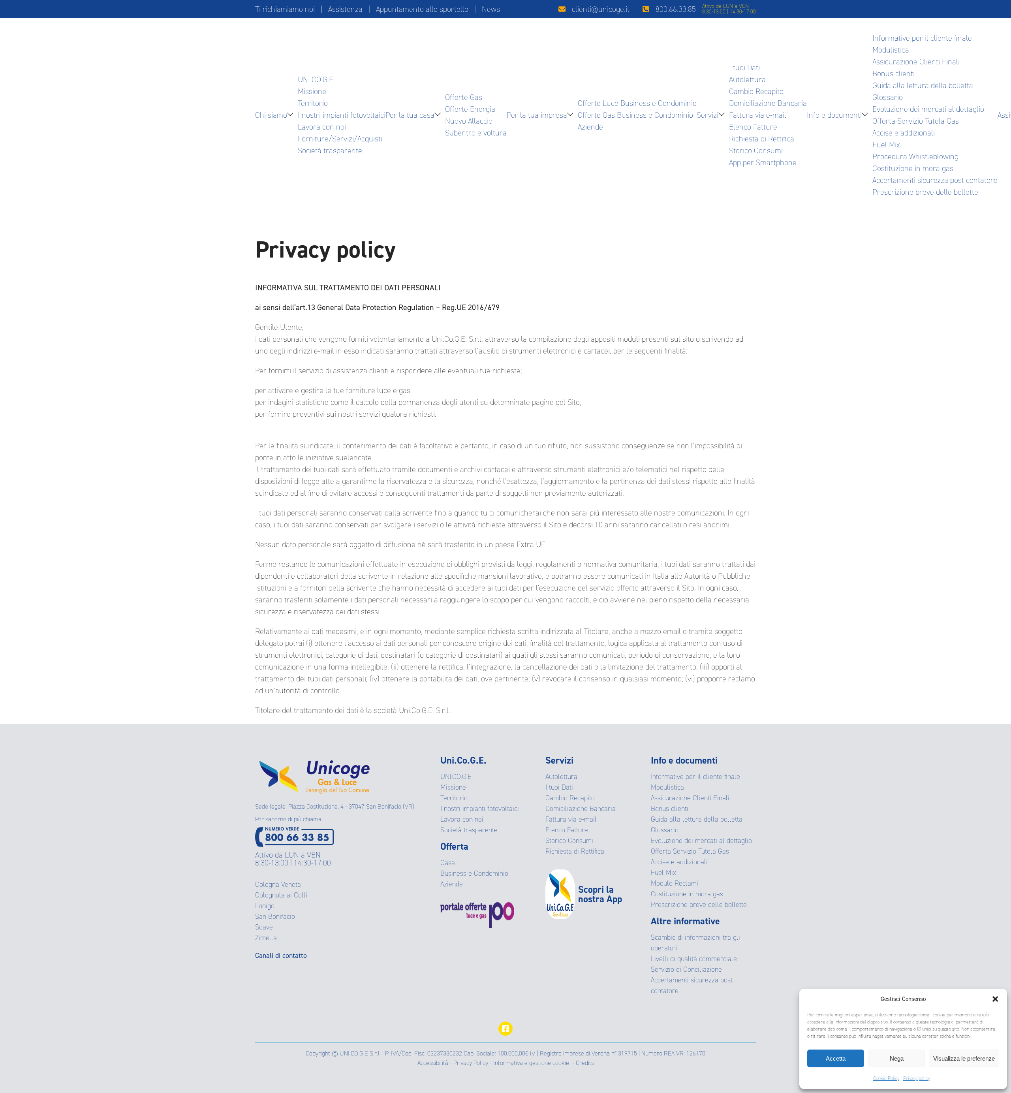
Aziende (590, 127)
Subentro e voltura (476, 133)
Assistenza (345, 9)
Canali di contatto (281, 955)
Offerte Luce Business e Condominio (637, 103)
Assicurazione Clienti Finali (916, 61)
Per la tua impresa (537, 115)
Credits (585, 1063)
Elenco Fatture (753, 127)
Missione (312, 91)
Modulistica (890, 50)
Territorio (313, 103)
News (491, 9)
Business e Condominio (474, 873)
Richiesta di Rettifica (761, 139)
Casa (447, 862)
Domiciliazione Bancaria (768, 103)
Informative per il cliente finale (922, 38)
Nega (897, 1058)
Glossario (887, 97)
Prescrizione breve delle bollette (925, 192)
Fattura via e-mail (757, 115)
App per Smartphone (763, 162)
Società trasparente (330, 150)
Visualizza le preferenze (964, 1058)
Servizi (707, 115)
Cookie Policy (886, 1078)
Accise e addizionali (903, 133)
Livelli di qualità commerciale (694, 958)
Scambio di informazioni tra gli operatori (695, 943)
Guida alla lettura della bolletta (922, 85)
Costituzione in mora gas (912, 168)
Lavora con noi (322, 127)
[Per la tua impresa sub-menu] (572, 115)
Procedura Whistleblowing (915, 156)
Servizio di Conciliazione (686, 969)
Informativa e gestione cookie (531, 1063)
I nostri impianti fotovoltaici (341, 115)
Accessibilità (432, 1063)
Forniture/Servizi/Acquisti (340, 139)
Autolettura (747, 79)
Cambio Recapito (756, 91)
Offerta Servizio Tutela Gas (915, 121)
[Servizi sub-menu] (723, 115)
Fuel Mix (886, 144)
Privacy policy (916, 1078)
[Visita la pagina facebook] (505, 1029)
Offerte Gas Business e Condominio (635, 115)
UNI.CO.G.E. (316, 79)
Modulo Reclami (674, 883)
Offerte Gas (463, 97)
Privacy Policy (470, 1063)
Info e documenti (834, 115)
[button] (995, 999)
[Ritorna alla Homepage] (314, 774)
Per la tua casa (409, 115)
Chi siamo (271, 115)
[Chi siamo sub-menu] (292, 115)
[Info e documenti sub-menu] (866, 115)
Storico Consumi (756, 150)
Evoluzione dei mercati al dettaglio (928, 109)
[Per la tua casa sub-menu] (439, 115)
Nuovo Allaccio (468, 121)
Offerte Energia (470, 109)
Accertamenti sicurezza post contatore (935, 180)
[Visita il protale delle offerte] (492, 915)
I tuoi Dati (744, 67)
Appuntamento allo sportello (422, 9)
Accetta (836, 1058)
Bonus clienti (893, 73)
